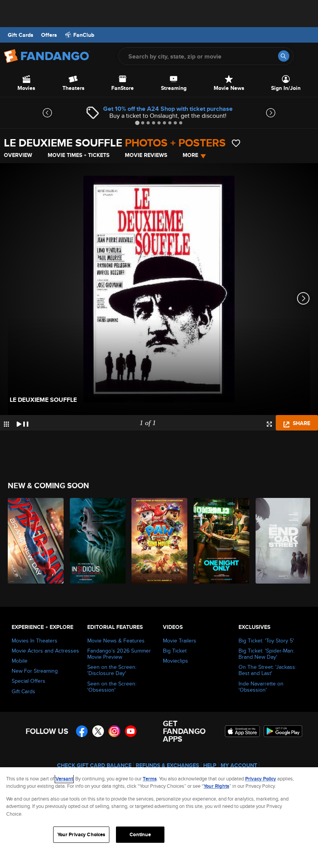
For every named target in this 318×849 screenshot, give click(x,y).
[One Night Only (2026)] (220, 541)
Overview (18, 155)
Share (300, 423)
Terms (150, 778)
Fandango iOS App (242, 731)
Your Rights (216, 786)
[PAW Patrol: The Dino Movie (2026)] (158, 541)
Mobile (20, 661)
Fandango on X (98, 731)
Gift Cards (20, 35)
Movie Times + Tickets (78, 155)
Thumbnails (6, 424)
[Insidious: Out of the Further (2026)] (96, 541)
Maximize (269, 424)
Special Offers (28, 681)
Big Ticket (175, 650)
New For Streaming (35, 671)
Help (209, 765)
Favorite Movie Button (236, 143)
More (190, 155)
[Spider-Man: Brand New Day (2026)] (34, 541)
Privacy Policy (260, 778)
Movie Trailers (179, 640)
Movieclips (175, 661)
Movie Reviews (146, 155)
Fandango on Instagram (114, 731)
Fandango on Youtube (131, 731)
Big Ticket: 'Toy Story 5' (266, 640)
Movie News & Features (116, 640)
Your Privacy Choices (81, 834)
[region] (159, 808)
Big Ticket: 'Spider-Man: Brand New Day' (266, 654)
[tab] (137, 123)
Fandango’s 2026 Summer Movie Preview (119, 654)
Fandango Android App (283, 731)
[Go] (283, 56)
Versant (64, 778)
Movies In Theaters (34, 640)
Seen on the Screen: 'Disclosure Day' (112, 670)
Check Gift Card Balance (94, 765)
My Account (239, 765)
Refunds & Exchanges (167, 765)
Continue (140, 834)
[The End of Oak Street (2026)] (282, 541)
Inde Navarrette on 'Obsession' (260, 687)
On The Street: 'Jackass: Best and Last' (267, 670)
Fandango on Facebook (82, 731)
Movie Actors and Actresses (45, 650)
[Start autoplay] (22, 423)
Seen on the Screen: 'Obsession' (112, 687)
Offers (49, 35)
